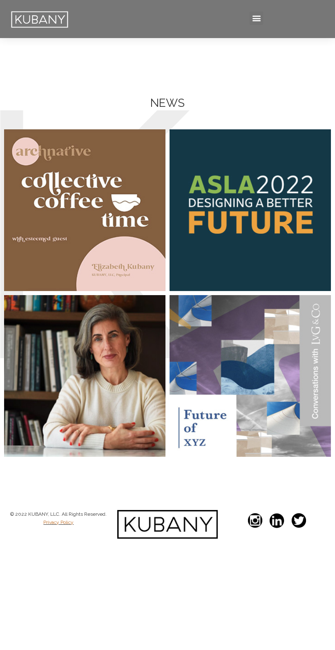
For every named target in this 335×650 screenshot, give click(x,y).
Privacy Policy (58, 522)
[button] (256, 18)
